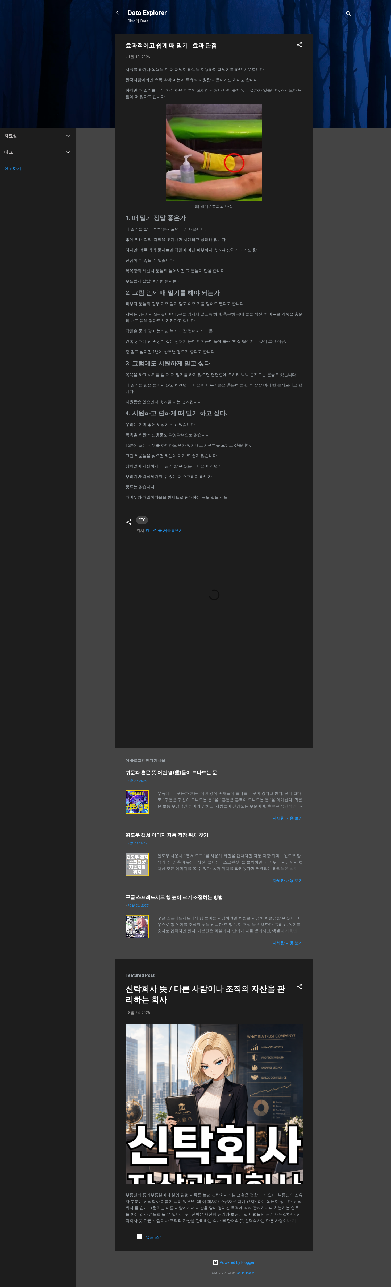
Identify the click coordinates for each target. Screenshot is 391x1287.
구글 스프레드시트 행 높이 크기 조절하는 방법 (174, 897)
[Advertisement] (335, 113)
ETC (142, 520)
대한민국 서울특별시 (164, 530)
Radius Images (245, 1273)
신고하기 (12, 168)
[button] (299, 46)
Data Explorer (147, 13)
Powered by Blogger (237, 1262)
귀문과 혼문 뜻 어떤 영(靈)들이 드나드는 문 (171, 772)
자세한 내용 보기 (288, 818)
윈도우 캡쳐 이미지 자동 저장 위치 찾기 (167, 835)
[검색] (348, 14)
